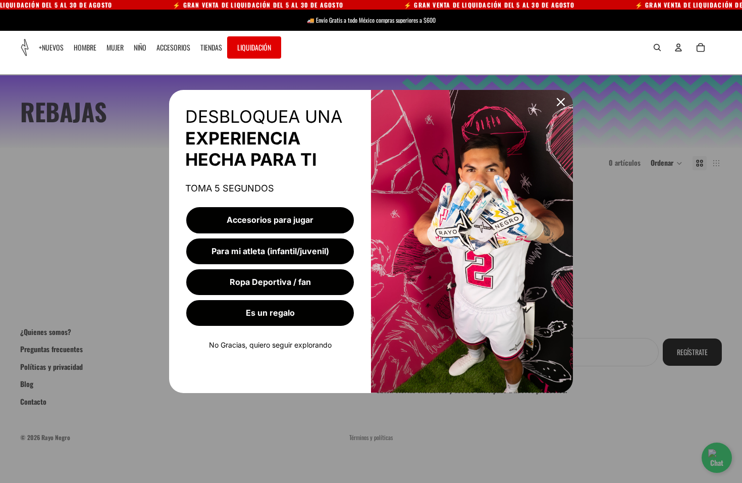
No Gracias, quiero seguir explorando (270, 345)
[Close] (561, 102)
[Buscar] (657, 47)
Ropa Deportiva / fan (270, 282)
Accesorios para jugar (270, 220)
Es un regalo (270, 313)
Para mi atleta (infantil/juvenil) (270, 251)
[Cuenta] (678, 47)
